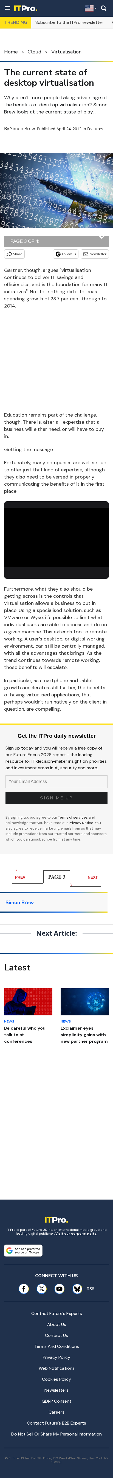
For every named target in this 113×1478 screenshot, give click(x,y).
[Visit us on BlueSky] (75, 1289)
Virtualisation (66, 52)
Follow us (69, 254)
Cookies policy (56, 1379)
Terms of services (73, 817)
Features (95, 128)
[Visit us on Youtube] (59, 1289)
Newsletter (98, 254)
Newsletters (56, 1390)
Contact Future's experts (56, 1313)
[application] (56, 537)
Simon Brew (22, 129)
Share (17, 254)
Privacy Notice (81, 823)
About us (56, 1324)
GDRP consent (56, 1401)
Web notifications (57, 1368)
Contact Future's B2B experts (56, 1423)
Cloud (34, 52)
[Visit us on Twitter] (41, 1289)
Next (93, 877)
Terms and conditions (56, 1346)
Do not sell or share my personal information (56, 1434)
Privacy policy (56, 1357)
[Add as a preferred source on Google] (23, 1251)
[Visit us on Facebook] (24, 1289)
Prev (20, 877)
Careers (56, 1412)
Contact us (56, 1335)
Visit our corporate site (76, 1233)
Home (11, 52)
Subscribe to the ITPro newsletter (69, 22)
